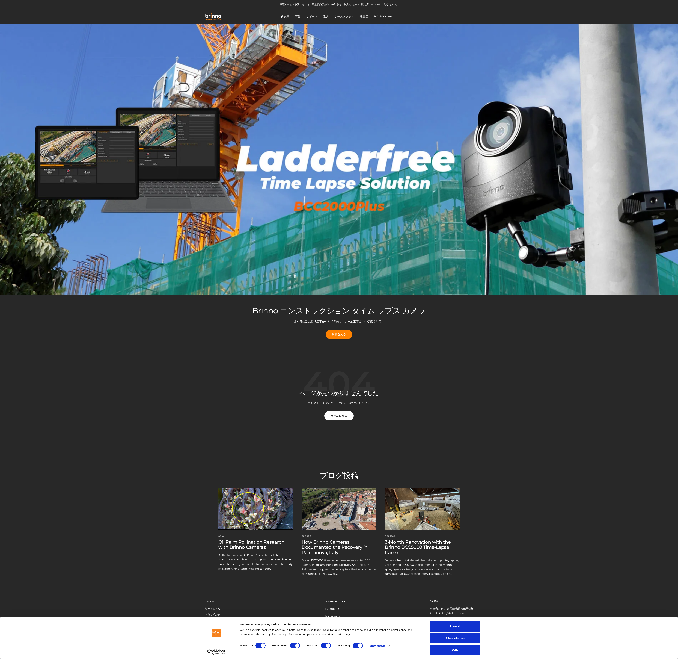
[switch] (295, 645)
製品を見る (339, 334)
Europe (306, 536)
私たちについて (215, 608)
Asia (221, 536)
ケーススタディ (344, 16)
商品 (298, 16)
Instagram (332, 616)
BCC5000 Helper (385, 16)
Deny (455, 649)
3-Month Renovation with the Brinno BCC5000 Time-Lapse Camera (418, 547)
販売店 (364, 16)
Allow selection (455, 638)
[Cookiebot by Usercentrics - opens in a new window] (216, 652)
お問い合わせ (213, 614)
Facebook (332, 608)
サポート (311, 16)
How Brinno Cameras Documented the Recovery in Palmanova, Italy (335, 547)
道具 (326, 16)
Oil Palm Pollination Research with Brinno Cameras (251, 544)
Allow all (455, 626)
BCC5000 (390, 536)
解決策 (285, 16)
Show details (377, 645)
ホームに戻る (339, 415)
